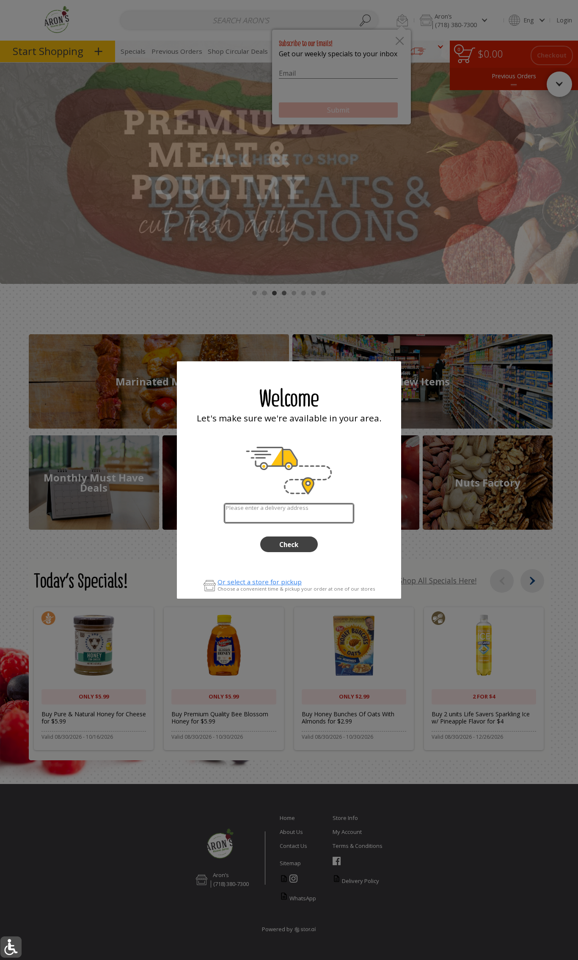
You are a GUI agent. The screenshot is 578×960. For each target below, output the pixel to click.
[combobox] (289, 513)
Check (288, 544)
